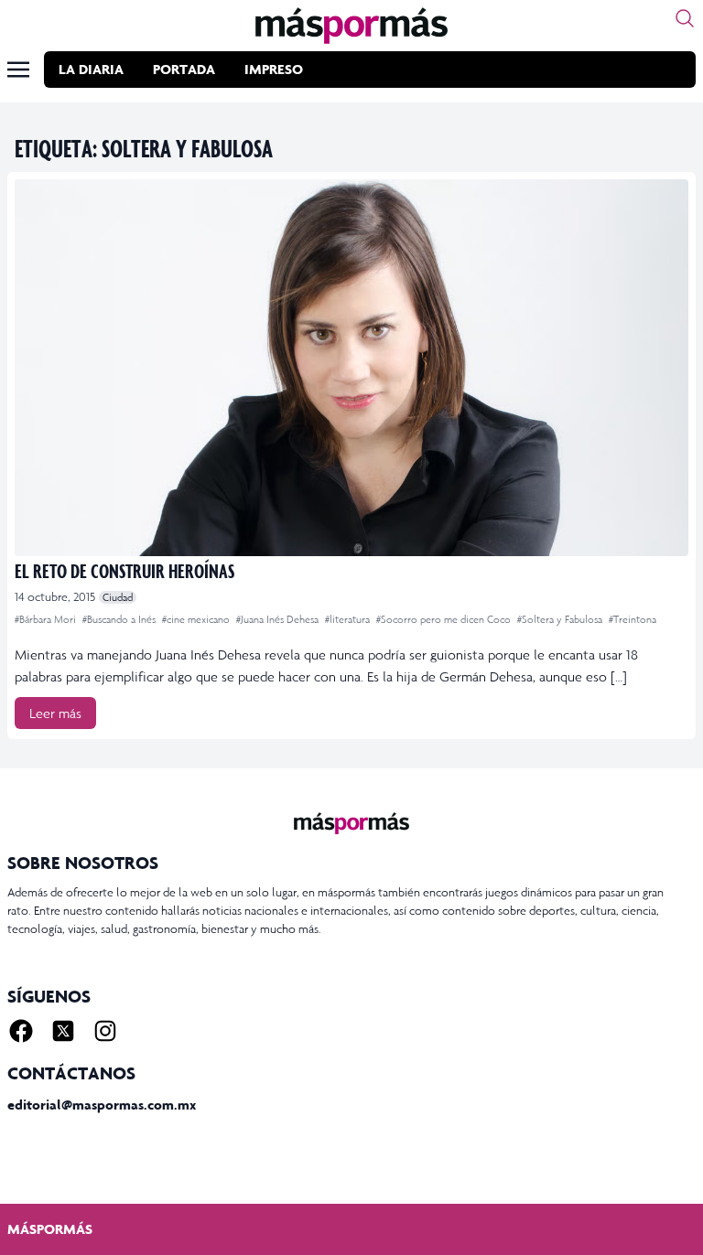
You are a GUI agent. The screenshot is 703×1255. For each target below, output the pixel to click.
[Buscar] (685, 18)
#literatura (349, 619)
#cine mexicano (197, 619)
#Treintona (632, 619)
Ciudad (118, 597)
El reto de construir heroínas (124, 570)
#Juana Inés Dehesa (278, 619)
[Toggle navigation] (18, 69)
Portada (184, 69)
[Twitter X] (63, 1031)
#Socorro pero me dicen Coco (445, 619)
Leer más (55, 713)
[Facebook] (21, 1031)
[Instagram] (105, 1031)
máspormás (49, 1229)
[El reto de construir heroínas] (351, 367)
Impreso (273, 69)
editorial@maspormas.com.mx (101, 1104)
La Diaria (91, 69)
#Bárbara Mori (47, 619)
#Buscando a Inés (120, 619)
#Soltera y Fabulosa (561, 619)
